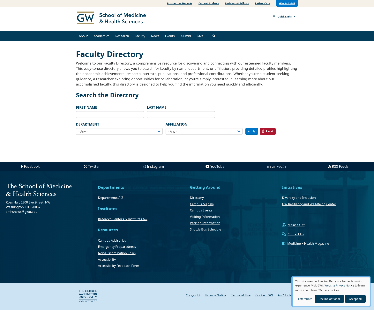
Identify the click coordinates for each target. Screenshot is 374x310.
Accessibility (107, 259)
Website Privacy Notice (339, 285)
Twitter (94, 166)
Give (200, 36)
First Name (86, 107)
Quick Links (285, 16)
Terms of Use (241, 295)
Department (87, 124)
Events (170, 36)
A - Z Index (285, 295)
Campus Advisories (112, 240)
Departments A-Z (110, 198)
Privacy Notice (215, 295)
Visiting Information (205, 217)
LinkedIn (279, 166)
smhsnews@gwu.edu (21, 212)
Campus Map (199, 204)
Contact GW (264, 295)
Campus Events (201, 210)
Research (122, 36)
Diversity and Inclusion (299, 198)
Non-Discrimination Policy (117, 253)
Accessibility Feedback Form (118, 266)
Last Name (157, 107)
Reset (269, 131)
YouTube (217, 166)
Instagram (155, 166)
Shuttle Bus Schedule (205, 229)
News (155, 36)
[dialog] (331, 291)
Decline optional (329, 299)
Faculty (140, 36)
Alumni (186, 36)
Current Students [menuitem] (208, 3)
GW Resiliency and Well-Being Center (309, 204)
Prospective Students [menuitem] (179, 3)
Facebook (32, 166)
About (83, 36)
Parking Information (205, 223)
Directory (197, 198)
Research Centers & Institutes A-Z (122, 219)
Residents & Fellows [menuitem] (237, 3)
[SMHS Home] (113, 18)
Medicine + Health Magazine (308, 243)
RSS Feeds (340, 166)
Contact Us (296, 234)
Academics (101, 36)
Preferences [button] (304, 299)
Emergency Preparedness (117, 247)
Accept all (355, 299)
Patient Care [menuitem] (262, 3)
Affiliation (177, 124)
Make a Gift (296, 225)
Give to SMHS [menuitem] (287, 3)
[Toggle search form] (214, 36)
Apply (251, 131)
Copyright (193, 295)
